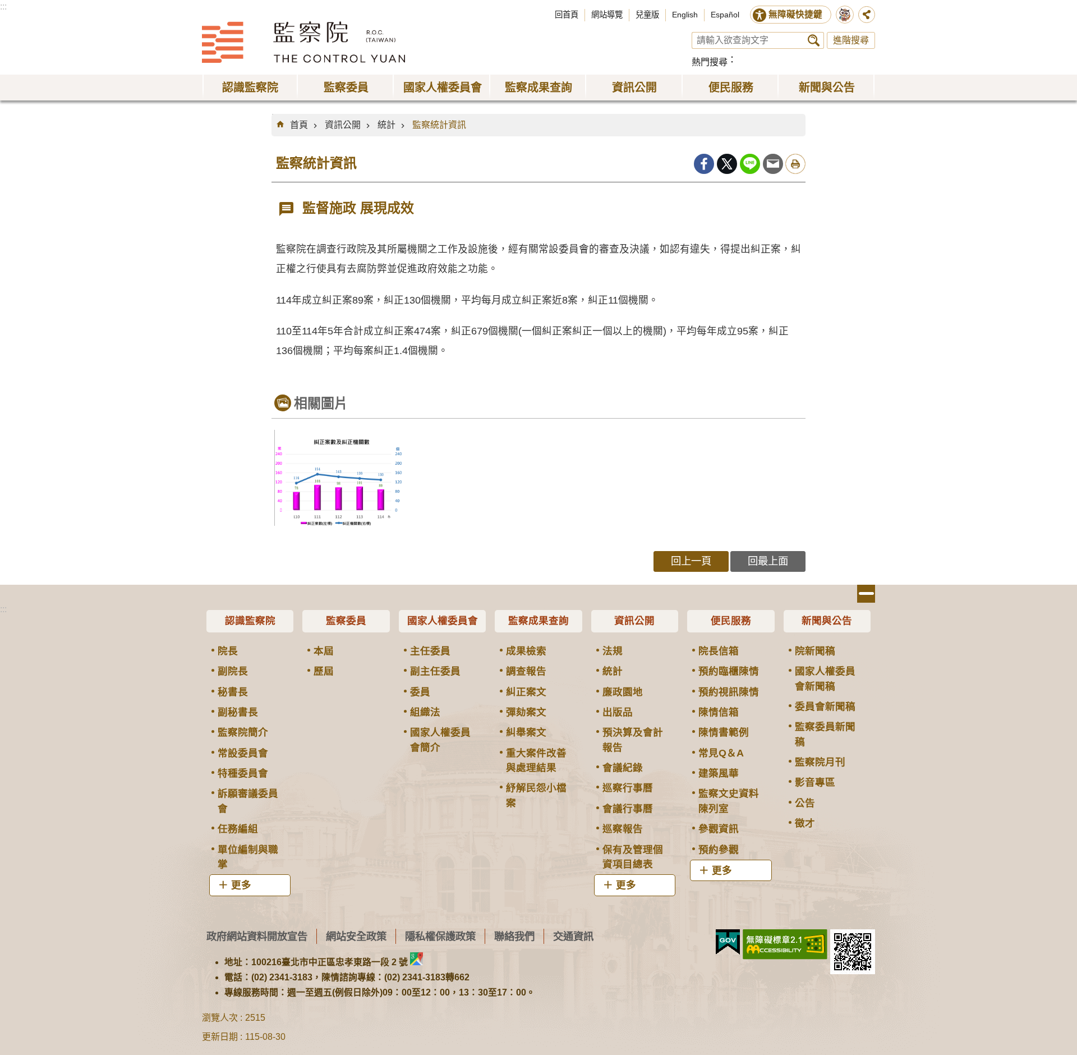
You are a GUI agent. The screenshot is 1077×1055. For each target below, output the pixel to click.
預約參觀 (718, 849)
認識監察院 (250, 620)
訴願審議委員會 (248, 801)
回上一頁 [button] (691, 561)
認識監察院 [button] (250, 87)
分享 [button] (866, 14)
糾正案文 (526, 692)
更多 (241, 885)
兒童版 (647, 14)
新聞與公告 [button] (827, 87)
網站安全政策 (356, 936)
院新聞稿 (815, 651)
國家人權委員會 (442, 620)
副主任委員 (435, 671)
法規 (612, 651)
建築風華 (718, 773)
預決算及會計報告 (632, 740)
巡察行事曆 (627, 787)
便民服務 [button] (730, 87)
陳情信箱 (718, 712)
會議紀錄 (622, 767)
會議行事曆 (627, 808)
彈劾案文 (526, 712)
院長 (228, 651)
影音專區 (815, 782)
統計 (386, 125)
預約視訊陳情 (728, 692)
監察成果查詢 (538, 620)
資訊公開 (343, 125)
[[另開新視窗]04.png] (338, 478)
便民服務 (731, 620)
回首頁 (566, 14)
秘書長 (233, 692)
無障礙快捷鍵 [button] (795, 14)
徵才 (805, 823)
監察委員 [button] (346, 87)
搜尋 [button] (813, 40)
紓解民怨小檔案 (536, 795)
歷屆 (324, 671)
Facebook (704, 164)
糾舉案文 (526, 732)
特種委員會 (243, 773)
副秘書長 (238, 712)
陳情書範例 (723, 732)
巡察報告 (622, 828)
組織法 (425, 712)
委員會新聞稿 (825, 706)
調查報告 (526, 671)
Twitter (727, 164)
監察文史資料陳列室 (728, 801)
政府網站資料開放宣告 (256, 936)
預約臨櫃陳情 (728, 671)
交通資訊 (573, 936)
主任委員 (430, 651)
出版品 (617, 712)
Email (773, 164)
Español (725, 14)
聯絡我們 (514, 936)
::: (3, 6)
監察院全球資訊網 (303, 42)
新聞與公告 (827, 620)
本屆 (324, 651)
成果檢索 (526, 651)
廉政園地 (622, 692)
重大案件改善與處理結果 (536, 760)
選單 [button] (866, 594)
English (685, 14)
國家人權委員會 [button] (442, 87)
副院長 (233, 671)
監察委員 (346, 620)
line (750, 164)
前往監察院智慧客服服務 (845, 15)
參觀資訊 (718, 828)
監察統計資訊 (439, 125)
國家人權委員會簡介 (440, 740)
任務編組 (238, 828)
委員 (420, 692)
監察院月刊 (820, 762)
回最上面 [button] (768, 561)
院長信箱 (718, 651)
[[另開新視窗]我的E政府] (728, 942)
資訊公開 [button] (634, 87)
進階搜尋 (851, 40)
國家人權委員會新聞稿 (825, 678)
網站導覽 (607, 14)
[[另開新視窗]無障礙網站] (785, 944)
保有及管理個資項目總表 (632, 857)
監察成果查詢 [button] (538, 87)
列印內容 (795, 164)
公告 (805, 803)
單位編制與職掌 (248, 857)
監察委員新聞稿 (825, 734)
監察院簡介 (243, 732)
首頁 (299, 125)
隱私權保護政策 (440, 936)
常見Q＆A (721, 753)
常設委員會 (243, 753)
